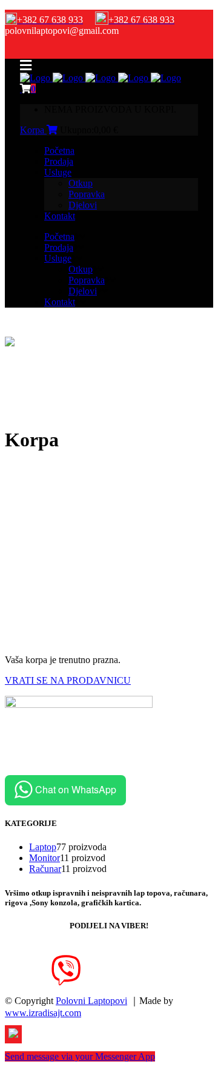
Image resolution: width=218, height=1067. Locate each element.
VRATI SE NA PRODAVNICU (68, 680)
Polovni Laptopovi (91, 1001)
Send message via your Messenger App (80, 1056)
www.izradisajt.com (43, 1013)
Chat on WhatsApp (75, 789)
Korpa (33, 130)
